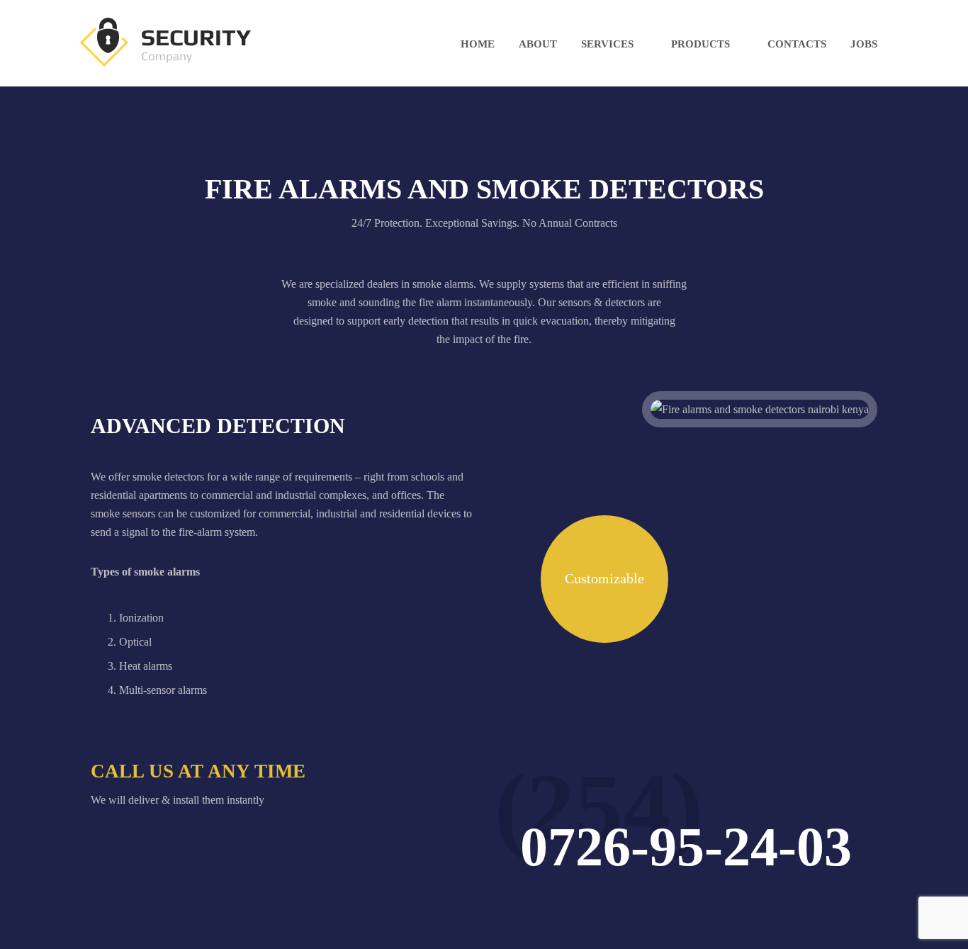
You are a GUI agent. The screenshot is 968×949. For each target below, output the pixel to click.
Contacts (796, 44)
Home (478, 44)
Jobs (863, 44)
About (538, 44)
